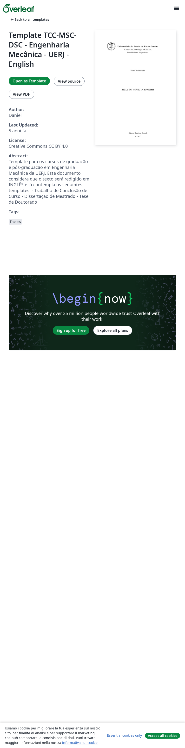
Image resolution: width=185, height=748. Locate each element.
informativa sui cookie (80, 742)
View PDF (21, 94)
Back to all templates (29, 19)
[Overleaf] (18, 8)
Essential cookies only (124, 735)
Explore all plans (112, 330)
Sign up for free (71, 330)
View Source (69, 81)
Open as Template (29, 81)
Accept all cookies (162, 735)
